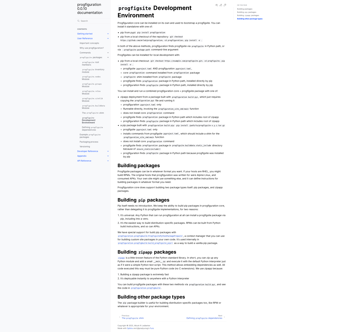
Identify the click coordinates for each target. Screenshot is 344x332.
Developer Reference (87, 151)
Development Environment (88, 120)
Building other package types (249, 19)
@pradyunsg (142, 328)
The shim (93, 113)
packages (91, 57)
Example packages (90, 135)
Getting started (84, 33)
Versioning (85, 146)
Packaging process (89, 142)
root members (90, 63)
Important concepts (89, 43)
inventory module (93, 70)
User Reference (85, 38)
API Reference (84, 160)
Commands (85, 52)
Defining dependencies (92, 128)
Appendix (81, 156)
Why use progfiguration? (92, 48)
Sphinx (130, 328)
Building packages (244, 9)
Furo (152, 328)
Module (91, 78)
